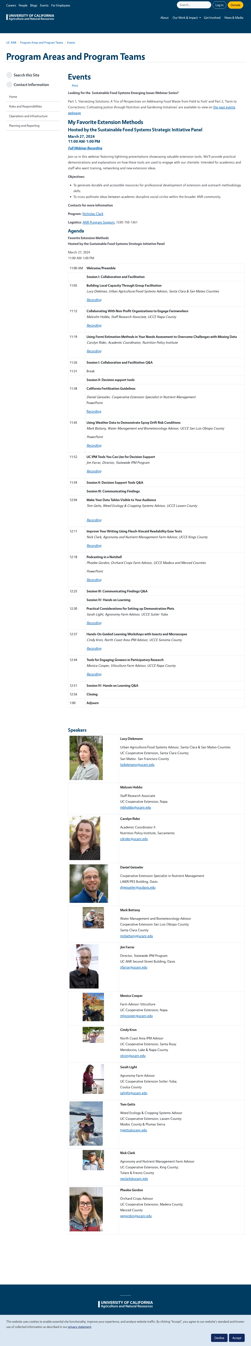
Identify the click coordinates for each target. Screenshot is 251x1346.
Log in (219, 5)
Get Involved (212, 17)
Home (13, 97)
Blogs (33, 5)
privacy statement (79, 1327)
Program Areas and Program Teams (41, 42)
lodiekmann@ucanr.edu (137, 764)
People (23, 5)
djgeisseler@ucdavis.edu (138, 887)
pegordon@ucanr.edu (136, 1216)
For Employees (60, 5)
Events (44, 5)
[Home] (30, 17)
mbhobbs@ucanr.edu (135, 807)
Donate (235, 5)
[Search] (209, 4)
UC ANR (11, 42)
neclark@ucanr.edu (134, 1178)
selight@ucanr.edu (133, 1093)
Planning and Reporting (24, 125)
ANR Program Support (99, 222)
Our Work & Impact (185, 17)
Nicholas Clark (92, 214)
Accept (236, 1338)
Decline (219, 1338)
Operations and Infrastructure (28, 116)
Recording (94, 411)
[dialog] (125, 1330)
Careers (11, 5)
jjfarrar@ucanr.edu (133, 967)
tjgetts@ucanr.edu (133, 1130)
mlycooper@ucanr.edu (136, 1016)
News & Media (234, 17)
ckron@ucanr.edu (133, 1055)
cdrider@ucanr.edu (134, 839)
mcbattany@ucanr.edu (136, 936)
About (165, 17)
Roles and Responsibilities (25, 106)
